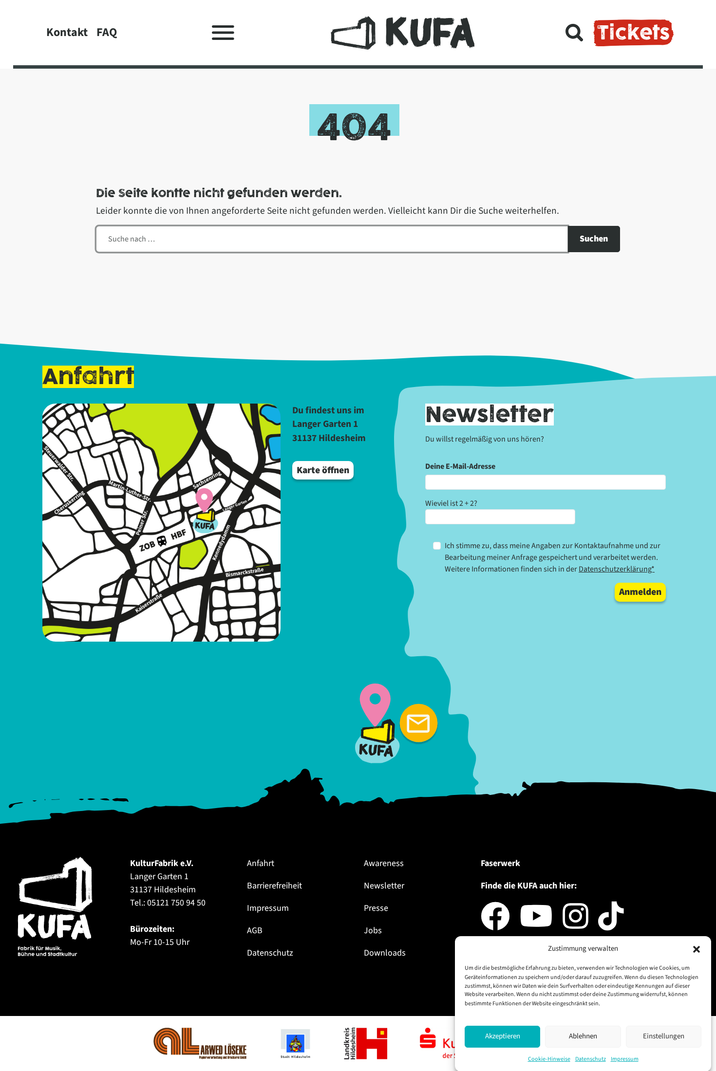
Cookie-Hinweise (549, 1058)
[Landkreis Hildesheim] (366, 1042)
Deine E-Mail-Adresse (460, 466)
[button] (696, 949)
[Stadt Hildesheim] (296, 1042)
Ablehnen (583, 1036)
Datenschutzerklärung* (617, 569)
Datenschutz (590, 1058)
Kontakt (67, 32)
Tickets (633, 32)
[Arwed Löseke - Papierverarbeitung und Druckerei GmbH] (201, 1042)
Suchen (594, 239)
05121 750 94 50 (176, 903)
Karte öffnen (323, 470)
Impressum (625, 1058)
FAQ (106, 32)
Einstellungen (663, 1036)
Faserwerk (500, 863)
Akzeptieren (502, 1036)
